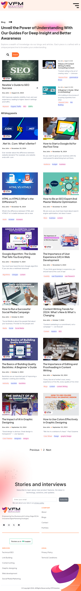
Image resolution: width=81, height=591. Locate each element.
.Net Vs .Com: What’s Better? (19, 143)
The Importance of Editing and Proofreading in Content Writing (60, 367)
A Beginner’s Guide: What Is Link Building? (68, 91)
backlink (14, 383)
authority (6, 383)
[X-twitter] (14, 525)
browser (11, 219)
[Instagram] (9, 525)
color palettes (7, 438)
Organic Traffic (16, 106)
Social (11, 328)
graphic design (66, 436)
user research (70, 276)
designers (17, 438)
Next (48, 449)
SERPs (30, 106)
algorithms (6, 274)
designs (26, 438)
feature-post (63, 77)
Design (56, 436)
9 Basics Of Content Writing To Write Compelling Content (66, 66)
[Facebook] (4, 525)
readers (54, 331)
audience (47, 164)
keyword (6, 106)
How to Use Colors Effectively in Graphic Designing (60, 421)
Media (5, 328)
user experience (57, 276)
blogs (45, 386)
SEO (24, 106)
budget (54, 164)
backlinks (22, 383)
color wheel (48, 436)
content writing (62, 386)
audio (5, 219)
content (60, 218)
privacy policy (39, 503)
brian (45, 218)
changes (15, 274)
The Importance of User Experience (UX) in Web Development (56, 257)
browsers (19, 219)
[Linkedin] (19, 525)
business (62, 164)
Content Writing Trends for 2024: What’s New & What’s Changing (59, 312)
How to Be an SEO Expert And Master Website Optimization (60, 200)
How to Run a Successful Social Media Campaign (16, 310)
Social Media (19, 328)
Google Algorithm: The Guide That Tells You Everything (19, 255)
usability (47, 276)
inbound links (63, 102)
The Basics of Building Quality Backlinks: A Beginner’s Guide (19, 365)
